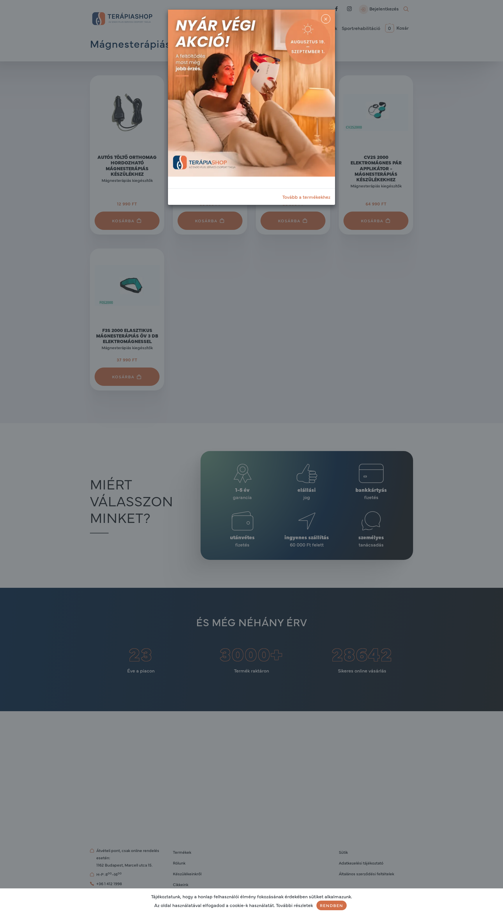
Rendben (331, 905)
